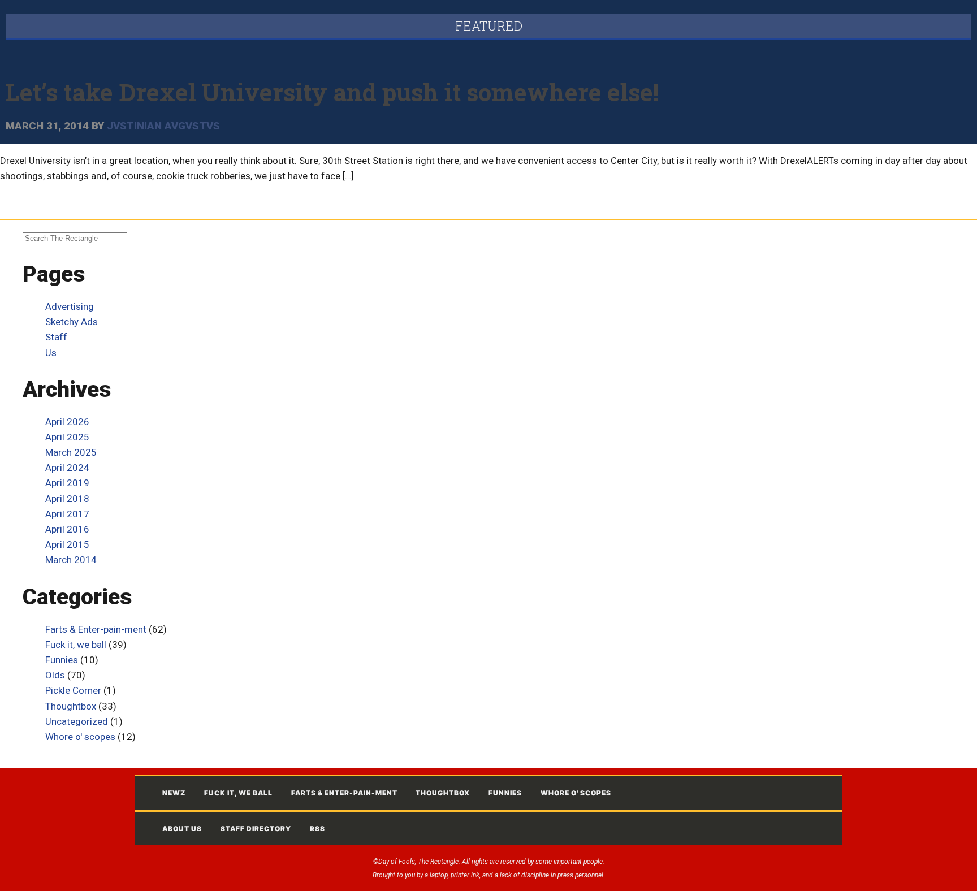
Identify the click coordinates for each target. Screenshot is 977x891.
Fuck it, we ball (75, 644)
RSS (317, 828)
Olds (55, 675)
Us (51, 352)
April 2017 (67, 514)
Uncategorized (76, 721)
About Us (182, 828)
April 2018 (67, 498)
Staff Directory (256, 828)
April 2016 (67, 529)
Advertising (69, 306)
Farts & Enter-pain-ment (95, 629)
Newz (173, 793)
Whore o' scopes (80, 736)
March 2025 (71, 452)
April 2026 (67, 421)
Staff (56, 337)
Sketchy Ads (71, 321)
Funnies (61, 659)
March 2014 (71, 559)
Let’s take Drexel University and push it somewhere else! (332, 92)
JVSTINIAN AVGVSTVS (163, 126)
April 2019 (67, 482)
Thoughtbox (70, 706)
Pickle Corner (73, 690)
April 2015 (67, 544)
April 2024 (67, 467)
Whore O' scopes (576, 793)
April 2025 (67, 437)
